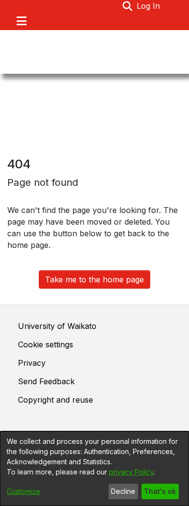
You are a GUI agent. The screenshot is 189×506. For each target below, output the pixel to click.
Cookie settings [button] (45, 344)
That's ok (160, 491)
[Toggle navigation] (21, 21)
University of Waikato (57, 326)
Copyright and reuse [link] (55, 400)
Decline (123, 491)
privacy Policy (131, 472)
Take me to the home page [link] (94, 279)
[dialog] (94, 468)
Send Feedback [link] (46, 381)
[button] (128, 6)
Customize (23, 491)
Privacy (32, 363)
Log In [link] (149, 6)
